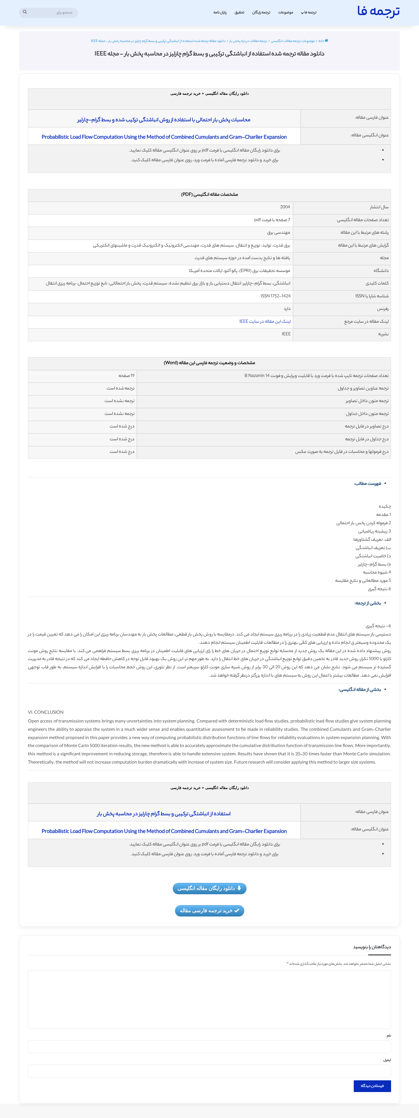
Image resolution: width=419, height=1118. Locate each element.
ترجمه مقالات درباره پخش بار (248, 41)
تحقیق (239, 13)
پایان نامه (220, 13)
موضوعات (285, 13)
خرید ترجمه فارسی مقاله (206, 910)
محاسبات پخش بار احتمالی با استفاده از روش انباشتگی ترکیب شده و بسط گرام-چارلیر (164, 120)
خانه (321, 41)
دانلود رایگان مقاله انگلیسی (206, 888)
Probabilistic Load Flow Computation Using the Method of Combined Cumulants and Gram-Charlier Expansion (164, 138)
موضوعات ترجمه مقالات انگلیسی (293, 41)
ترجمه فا (310, 13)
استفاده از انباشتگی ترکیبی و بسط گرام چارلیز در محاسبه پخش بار (164, 814)
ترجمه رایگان (261, 13)
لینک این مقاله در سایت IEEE (265, 322)
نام (389, 1036)
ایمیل (387, 1060)
